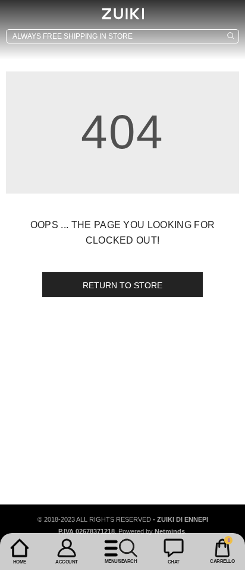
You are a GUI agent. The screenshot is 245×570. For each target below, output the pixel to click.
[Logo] (122, 13)
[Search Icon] (122, 36)
